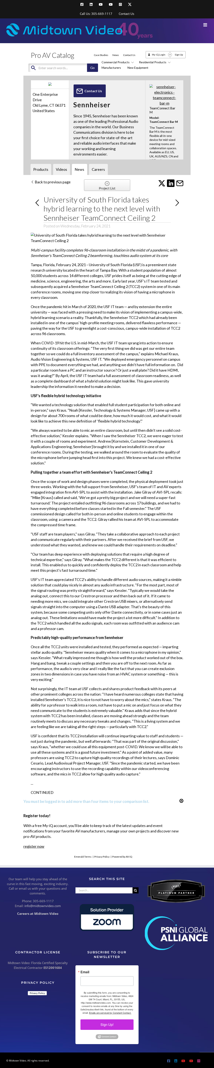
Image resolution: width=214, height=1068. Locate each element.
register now (33, 846)
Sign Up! (107, 1024)
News (115, 55)
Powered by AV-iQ (122, 856)
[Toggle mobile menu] (205, 25)
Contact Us (129, 55)
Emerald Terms (83, 856)
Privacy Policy (102, 856)
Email (84, 972)
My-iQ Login (158, 54)
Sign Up (179, 54)
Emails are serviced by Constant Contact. (110, 1012)
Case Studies (101, 55)
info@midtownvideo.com (42, 906)
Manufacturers (111, 67)
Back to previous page (52, 182)
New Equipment (137, 67)
